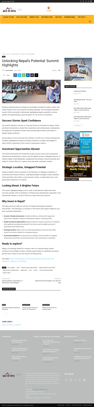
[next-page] (6, 314)
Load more (78, 125)
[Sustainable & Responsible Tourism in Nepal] (37, 360)
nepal (18, 267)
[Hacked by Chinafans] (68, 93)
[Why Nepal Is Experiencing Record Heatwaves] (11, 299)
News (7, 54)
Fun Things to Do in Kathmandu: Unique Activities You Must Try (51, 342)
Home (3, 54)
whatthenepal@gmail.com (40, 389)
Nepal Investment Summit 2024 (47, 267)
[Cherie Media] (3, 70)
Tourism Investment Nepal (46, 270)
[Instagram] (83, 1)
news (30, 270)
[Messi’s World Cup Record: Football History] (51, 299)
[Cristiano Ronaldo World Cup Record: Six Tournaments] (31, 299)
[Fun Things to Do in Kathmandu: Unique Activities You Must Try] (37, 342)
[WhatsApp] (24, 75)
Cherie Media (9, 70)
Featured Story (26, 304)
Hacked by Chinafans (80, 91)
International (46, 304)
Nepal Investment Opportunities (29, 267)
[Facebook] (81, 1)
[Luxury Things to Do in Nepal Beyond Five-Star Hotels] (37, 352)
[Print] (32, 75)
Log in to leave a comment (11, 325)
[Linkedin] (28, 75)
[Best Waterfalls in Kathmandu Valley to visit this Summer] (68, 110)
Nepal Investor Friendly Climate (11, 270)
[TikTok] (86, 1)
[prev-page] (3, 314)
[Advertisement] (47, 37)
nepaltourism (23, 270)
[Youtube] (91, 1)
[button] (90, 21)
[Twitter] (88, 1)
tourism (35, 270)
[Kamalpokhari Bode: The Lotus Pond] (68, 102)
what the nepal (6, 272)
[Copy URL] (36, 75)
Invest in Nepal (11, 267)
